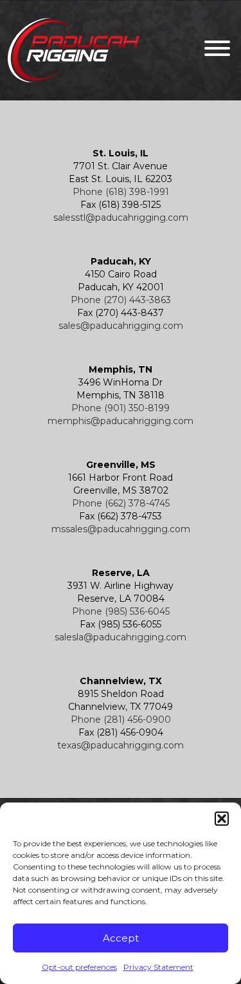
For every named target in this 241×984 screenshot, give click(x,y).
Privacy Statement (158, 967)
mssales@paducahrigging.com (120, 529)
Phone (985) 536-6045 (121, 611)
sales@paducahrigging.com (120, 325)
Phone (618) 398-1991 (121, 192)
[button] (221, 818)
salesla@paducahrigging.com (120, 637)
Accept (121, 938)
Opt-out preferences (79, 967)
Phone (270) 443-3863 (121, 300)
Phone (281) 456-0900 (121, 719)
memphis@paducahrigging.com (120, 421)
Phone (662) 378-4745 (121, 503)
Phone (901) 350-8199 (120, 408)
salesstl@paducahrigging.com (120, 217)
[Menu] (214, 50)
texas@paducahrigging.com (120, 745)
